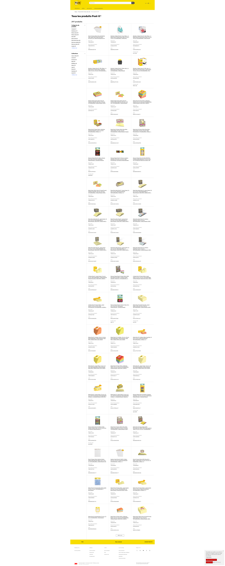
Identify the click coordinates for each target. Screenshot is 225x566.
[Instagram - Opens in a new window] (150, 550)
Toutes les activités (122, 558)
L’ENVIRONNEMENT (98, 8)
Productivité (91, 552)
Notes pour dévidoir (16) (75, 42)
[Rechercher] (133, 3)
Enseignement (92, 556)
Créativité (91, 554)
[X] (137, 550)
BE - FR (146, 3)
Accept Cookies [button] (209, 562)
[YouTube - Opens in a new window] (143, 550)
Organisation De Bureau (123, 554)
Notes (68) (73, 36)
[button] (217, 562)
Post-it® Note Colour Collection (124, 552)
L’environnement (121, 550)
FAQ (82, 541)
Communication (92, 550)
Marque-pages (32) (75, 34)
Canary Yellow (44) (75, 55)
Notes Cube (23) (74, 38)
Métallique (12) (74, 63)
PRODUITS (77, 8)
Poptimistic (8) (74, 71)
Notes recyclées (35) (75, 44)
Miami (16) (73, 61)
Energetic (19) (74, 59)
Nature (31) (73, 65)
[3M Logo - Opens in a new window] (78, 3)
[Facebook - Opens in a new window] (146, 550)
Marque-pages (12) (74, 32)
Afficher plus (120, 535)
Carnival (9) (73, 57)
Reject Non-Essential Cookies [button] (211, 559)
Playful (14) (73, 69)
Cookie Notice (208, 557)
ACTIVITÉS (89, 8)
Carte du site (106, 554)
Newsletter (121, 556)
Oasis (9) (73, 67)
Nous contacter (118, 541)
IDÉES (83, 8)
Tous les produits (77, 550)
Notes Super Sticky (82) (75, 40)
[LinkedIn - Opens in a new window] (140, 550)
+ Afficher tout (74, 48)
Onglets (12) (73, 46)
